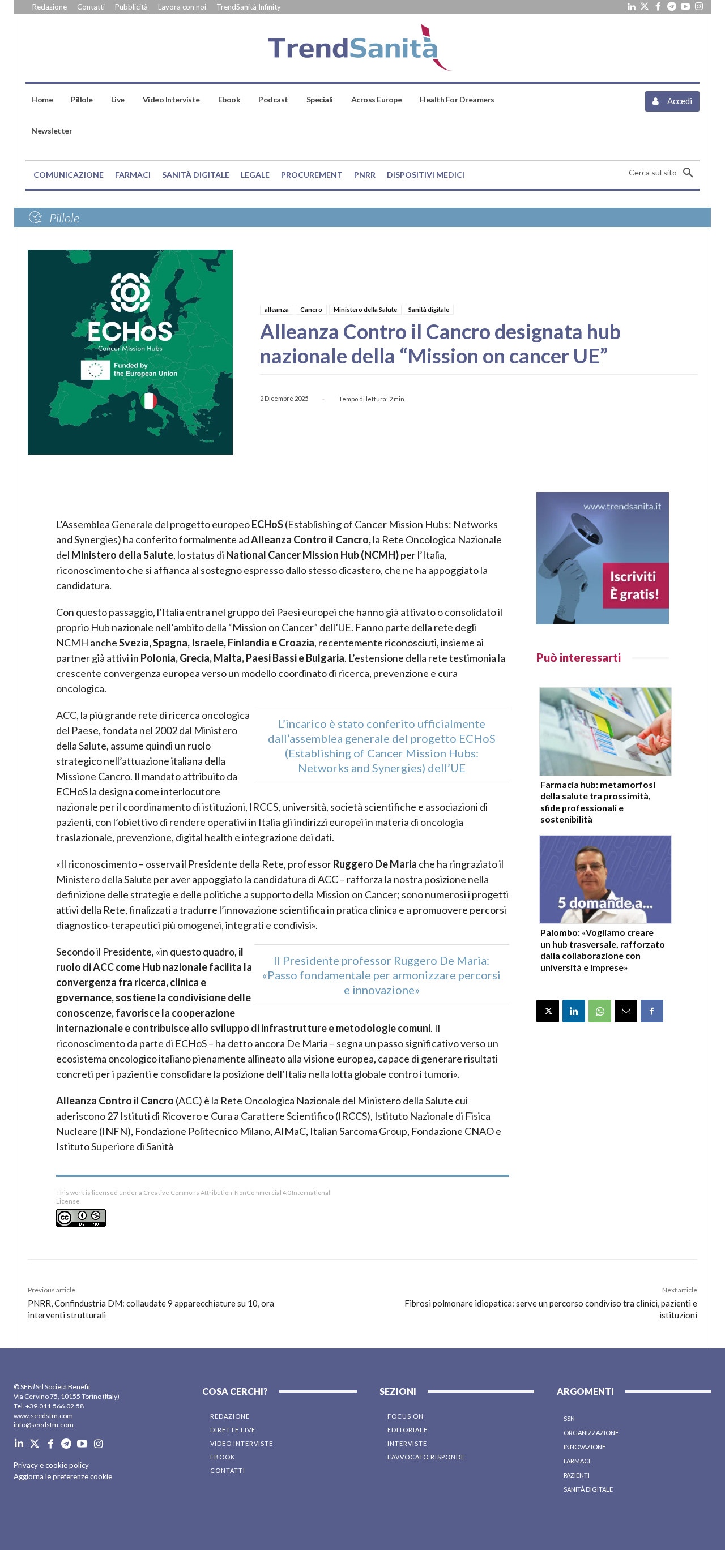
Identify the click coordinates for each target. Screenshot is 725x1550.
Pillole (64, 217)
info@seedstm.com (44, 1424)
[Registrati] (602, 558)
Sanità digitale (428, 309)
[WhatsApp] (599, 1011)
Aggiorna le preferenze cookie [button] (63, 1476)
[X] (547, 1011)
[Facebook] (658, 7)
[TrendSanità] (362, 48)
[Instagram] (699, 7)
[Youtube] (685, 7)
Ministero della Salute (365, 309)
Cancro (311, 309)
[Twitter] (644, 7)
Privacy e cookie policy (51, 1465)
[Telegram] (672, 7)
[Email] (626, 1011)
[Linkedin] (631, 7)
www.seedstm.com (43, 1415)
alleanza (277, 309)
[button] (664, 172)
